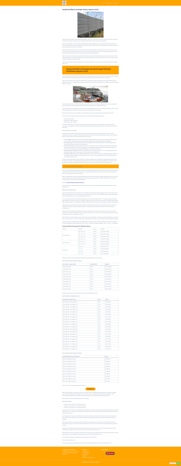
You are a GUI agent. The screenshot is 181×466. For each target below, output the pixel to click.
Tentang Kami (108, 2)
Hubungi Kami (90, 389)
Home (103, 2)
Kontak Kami (115, 2)
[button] (178, 463)
